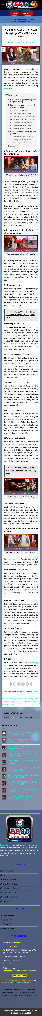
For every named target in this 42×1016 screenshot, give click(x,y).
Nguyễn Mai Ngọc (29, 42)
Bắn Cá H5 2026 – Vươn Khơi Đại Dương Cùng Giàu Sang (23, 755)
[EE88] (22, 5)
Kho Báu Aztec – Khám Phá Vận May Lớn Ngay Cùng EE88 (23, 790)
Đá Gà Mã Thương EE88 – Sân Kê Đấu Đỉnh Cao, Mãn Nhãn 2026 (11, 701)
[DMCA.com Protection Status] (19, 976)
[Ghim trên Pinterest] (27, 684)
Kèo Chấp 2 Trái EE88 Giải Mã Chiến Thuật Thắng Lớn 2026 (24, 748)
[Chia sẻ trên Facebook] (15, 684)
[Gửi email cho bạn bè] (23, 684)
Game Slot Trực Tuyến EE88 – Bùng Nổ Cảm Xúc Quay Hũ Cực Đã (22, 797)
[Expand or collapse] (35, 95)
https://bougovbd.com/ (19, 946)
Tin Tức (9, 20)
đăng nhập (15, 718)
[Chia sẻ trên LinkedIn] (31, 684)
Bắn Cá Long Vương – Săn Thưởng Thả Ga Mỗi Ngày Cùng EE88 (24, 776)
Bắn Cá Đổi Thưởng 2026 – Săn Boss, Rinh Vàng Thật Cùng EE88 (24, 769)
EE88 (4, 20)
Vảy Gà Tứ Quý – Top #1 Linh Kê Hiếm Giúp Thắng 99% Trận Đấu (31, 701)
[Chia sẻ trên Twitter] (19, 684)
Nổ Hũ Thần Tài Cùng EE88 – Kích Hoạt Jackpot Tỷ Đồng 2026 (22, 783)
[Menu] (3, 5)
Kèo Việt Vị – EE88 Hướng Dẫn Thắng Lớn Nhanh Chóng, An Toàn (23, 740)
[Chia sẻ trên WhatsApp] (11, 684)
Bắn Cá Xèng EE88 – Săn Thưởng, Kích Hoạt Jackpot (22, 762)
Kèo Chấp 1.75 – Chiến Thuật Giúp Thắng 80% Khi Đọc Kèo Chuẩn (23, 733)
